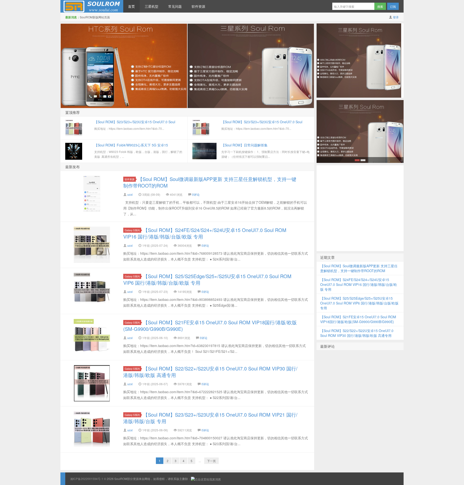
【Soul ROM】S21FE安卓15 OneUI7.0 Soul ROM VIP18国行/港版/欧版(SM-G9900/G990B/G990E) (210, 325)
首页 (131, 6)
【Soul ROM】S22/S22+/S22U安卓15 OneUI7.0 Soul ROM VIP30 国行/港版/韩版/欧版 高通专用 (210, 371)
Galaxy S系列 (132, 230)
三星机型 (151, 6)
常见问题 (175, 6)
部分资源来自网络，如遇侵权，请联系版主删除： (159, 479)
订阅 (393, 6)
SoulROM (91, 6)
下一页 (211, 461)
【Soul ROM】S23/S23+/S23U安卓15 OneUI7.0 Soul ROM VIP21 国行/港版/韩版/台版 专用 (210, 418)
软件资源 (198, 6)
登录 (396, 17)
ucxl (130, 194)
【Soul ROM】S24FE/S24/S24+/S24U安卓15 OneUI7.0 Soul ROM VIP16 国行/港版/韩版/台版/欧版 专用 (204, 233)
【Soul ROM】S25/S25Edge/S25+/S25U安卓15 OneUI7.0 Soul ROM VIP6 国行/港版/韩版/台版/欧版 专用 (207, 279)
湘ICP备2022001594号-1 (86, 479)
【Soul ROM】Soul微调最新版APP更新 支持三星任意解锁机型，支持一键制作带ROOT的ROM (209, 182)
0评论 (196, 194)
